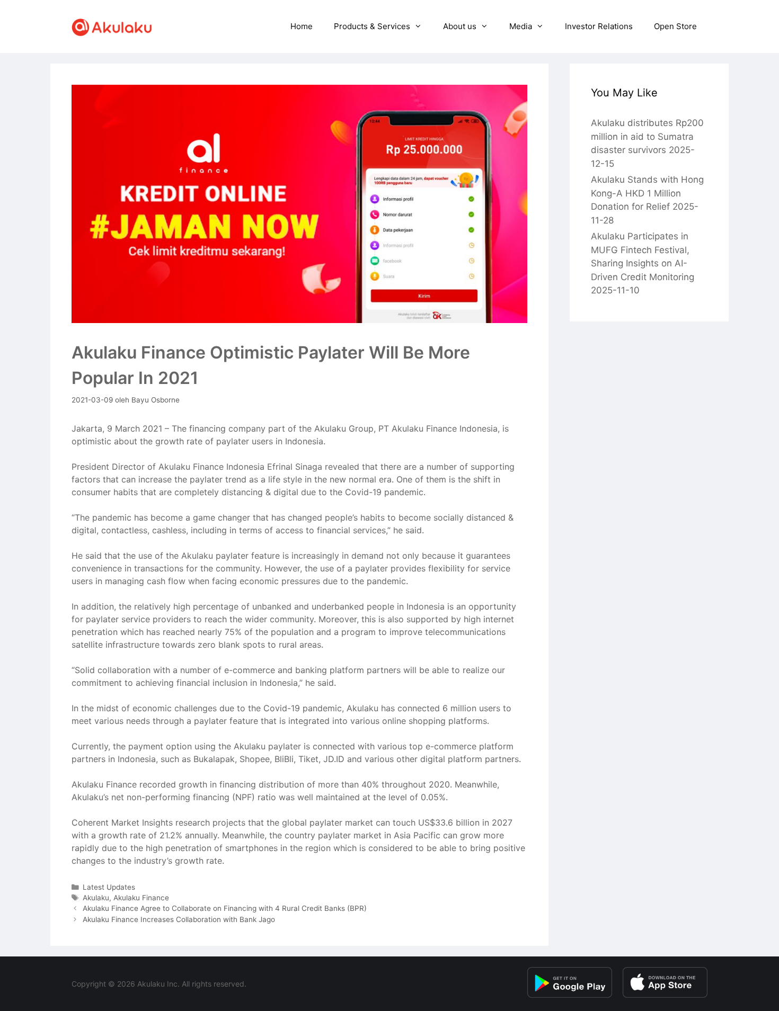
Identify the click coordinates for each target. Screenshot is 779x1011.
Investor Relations (599, 26)
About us (459, 26)
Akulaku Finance (141, 897)
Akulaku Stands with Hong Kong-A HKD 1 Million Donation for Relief (647, 193)
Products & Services (372, 26)
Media (520, 26)
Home (301, 26)
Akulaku (96, 897)
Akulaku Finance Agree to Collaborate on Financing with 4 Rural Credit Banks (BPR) (225, 908)
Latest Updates (109, 887)
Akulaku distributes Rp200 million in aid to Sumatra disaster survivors (647, 136)
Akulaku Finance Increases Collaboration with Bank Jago (179, 919)
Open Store (675, 26)
